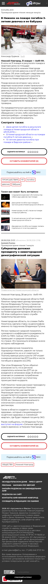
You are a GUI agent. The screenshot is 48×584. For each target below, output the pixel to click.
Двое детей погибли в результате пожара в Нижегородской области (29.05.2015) (22, 129)
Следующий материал (23, 577)
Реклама (6, 485)
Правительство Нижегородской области (20, 290)
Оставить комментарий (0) (24, 161)
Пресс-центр (35, 482)
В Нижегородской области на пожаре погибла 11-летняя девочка (24, 135)
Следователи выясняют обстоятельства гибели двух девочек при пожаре (27, 196)
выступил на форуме (12, 424)
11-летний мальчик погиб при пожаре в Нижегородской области (27, 219)
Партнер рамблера (23, 572)
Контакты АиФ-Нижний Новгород (20, 498)
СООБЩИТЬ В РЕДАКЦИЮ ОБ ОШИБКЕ (20, 501)
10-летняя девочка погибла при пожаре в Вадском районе (21, 140)
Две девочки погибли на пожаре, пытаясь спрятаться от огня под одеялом (28, 227)
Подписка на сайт (12, 494)
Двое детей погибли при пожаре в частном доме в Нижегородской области (27, 204)
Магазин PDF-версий (24, 485)
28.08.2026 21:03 (8, 240)
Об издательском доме (14, 482)
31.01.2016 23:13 (7, 10)
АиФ (23, 56)
